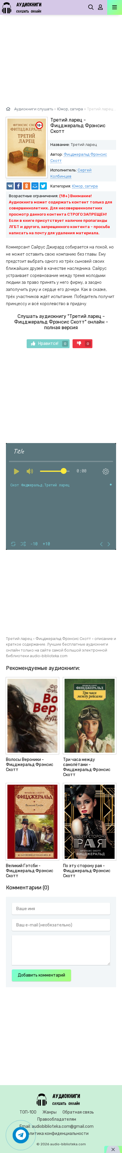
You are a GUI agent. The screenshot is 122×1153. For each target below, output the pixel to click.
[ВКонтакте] (10, 185)
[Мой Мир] (34, 185)
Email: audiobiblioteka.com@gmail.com (57, 1126)
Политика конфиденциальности (57, 1133)
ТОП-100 (28, 1112)
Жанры (49, 1112)
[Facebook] (18, 185)
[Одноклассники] (26, 185)
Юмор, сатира (85, 186)
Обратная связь (78, 1112)
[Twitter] (43, 185)
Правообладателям (56, 1119)
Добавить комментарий (41, 975)
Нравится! (52, 343)
